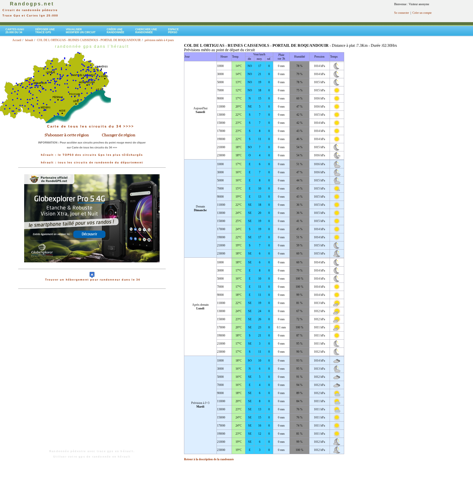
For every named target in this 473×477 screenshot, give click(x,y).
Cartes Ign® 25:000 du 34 (14, 31)
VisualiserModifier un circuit (81, 31)
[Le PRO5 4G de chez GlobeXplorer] (92, 266)
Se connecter (401, 13)
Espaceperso (173, 31)
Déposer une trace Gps (45, 31)
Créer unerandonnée (115, 31)
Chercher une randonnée (146, 31)
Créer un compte (422, 13)
